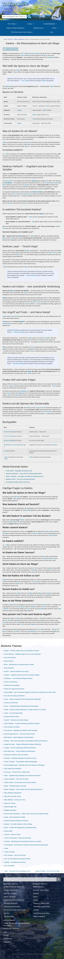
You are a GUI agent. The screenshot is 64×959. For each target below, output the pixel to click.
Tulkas (6, 848)
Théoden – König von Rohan (12, 834)
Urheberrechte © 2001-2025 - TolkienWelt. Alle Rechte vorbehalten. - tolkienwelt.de (32, 954)
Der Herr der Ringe (34, 53)
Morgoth (34, 181)
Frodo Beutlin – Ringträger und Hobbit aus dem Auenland (20, 730)
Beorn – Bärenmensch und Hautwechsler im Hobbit (19, 664)
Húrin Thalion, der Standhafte (12, 768)
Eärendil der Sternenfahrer (12, 685)
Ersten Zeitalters (49, 531)
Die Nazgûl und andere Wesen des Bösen (18, 482)
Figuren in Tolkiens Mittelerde (15, 28)
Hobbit (20, 236)
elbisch (44, 110)
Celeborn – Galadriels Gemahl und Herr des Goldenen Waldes (22, 675)
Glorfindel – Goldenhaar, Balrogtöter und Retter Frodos (20, 758)
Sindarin (7, 86)
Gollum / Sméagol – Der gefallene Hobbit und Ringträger (20, 761)
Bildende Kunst (38, 28)
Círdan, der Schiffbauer (11, 682)
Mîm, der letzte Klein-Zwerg (12, 796)
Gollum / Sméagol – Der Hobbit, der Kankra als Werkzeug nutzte (24, 476)
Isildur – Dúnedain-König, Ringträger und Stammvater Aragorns (22, 775)
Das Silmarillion (8, 445)
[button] (4, 49)
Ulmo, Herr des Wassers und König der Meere (17, 859)
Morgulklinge (23, 391)
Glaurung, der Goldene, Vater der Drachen (16, 755)
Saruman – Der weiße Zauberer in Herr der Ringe (18, 824)
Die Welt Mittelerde (49, 24)
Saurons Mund (8, 831)
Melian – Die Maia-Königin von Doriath (15, 786)
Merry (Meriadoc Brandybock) (13, 793)
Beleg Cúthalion (8, 661)
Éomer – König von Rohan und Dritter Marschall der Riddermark (22, 699)
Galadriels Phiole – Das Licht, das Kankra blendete (20, 479)
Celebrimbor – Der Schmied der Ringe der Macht (18, 678)
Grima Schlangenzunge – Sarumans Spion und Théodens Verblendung (24, 765)
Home (5, 39)
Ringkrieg (21, 393)
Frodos (25, 267)
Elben (11, 86)
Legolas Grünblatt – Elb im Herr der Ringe (16, 779)
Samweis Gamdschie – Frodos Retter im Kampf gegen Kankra (24, 473)
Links (51, 32)
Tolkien (14, 72)
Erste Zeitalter (16, 194)
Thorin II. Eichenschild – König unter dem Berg (17, 838)
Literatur (29, 24)
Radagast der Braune (10, 810)
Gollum (52, 86)
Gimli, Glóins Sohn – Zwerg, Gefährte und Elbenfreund (19, 751)
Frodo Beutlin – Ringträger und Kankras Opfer (19, 471)
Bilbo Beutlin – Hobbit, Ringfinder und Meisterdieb (18, 737)
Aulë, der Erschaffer (10, 657)
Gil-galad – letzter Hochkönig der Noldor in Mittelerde (20, 748)
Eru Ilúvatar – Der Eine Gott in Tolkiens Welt (17, 772)
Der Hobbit (6, 451)
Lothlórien (5, 608)
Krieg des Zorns (27, 194)
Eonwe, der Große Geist (11, 702)
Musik (54, 28)
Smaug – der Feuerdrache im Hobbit (14, 817)
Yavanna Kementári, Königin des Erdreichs (16, 820)
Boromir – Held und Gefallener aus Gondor (16, 671)
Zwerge (12, 238)
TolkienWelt (15, 4)
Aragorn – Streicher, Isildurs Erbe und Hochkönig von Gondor (21, 650)
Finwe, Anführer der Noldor (12, 727)
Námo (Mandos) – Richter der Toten (14, 800)
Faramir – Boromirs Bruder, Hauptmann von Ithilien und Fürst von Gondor (25, 709)
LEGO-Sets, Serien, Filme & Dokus (21, 32)
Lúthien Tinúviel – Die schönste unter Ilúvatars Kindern (20, 782)
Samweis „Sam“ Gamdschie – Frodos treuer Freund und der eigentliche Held (26, 813)
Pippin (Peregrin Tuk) (10, 807)
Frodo (22, 55)
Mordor (43, 55)
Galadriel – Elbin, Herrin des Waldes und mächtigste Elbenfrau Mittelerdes (25, 741)
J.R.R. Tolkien (11, 24)
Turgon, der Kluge (9, 852)
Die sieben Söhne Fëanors (11, 716)
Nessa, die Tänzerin (9, 803)
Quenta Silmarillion (18, 445)
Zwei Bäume (50, 57)
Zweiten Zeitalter (37, 192)
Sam (28, 55)
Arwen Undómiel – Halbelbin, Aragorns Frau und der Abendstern (22, 654)
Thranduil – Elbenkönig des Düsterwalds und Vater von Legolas (22, 841)
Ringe (18, 70)
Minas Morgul (13, 522)
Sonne (57, 183)
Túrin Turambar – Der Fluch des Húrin (15, 855)
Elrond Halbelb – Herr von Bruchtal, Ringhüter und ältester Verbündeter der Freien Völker (30, 692)
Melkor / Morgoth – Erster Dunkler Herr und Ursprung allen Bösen (23, 789)
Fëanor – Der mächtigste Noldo (13, 713)
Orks (55, 384)
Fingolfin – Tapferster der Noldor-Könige (16, 720)
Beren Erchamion (9, 668)
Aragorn (11, 386)
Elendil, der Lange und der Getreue (14, 689)
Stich (11, 344)
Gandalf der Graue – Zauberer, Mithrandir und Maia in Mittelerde (22, 744)
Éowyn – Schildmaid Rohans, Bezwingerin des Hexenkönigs (21, 706)
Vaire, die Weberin (9, 866)
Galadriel (21, 321)
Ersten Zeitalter (9, 181)
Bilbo (3, 238)
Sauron (27, 146)
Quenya (10, 323)
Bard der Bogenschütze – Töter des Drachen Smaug (19, 734)
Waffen (51, 558)
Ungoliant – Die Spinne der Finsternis (15, 862)
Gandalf (17, 395)
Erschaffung (48, 183)
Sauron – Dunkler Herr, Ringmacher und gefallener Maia (20, 827)
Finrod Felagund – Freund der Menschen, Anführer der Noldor (22, 723)
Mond (4, 185)
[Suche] (29, 16)
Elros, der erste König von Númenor (14, 696)
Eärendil (4, 323)
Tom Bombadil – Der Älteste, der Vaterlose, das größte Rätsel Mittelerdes (26, 845)
